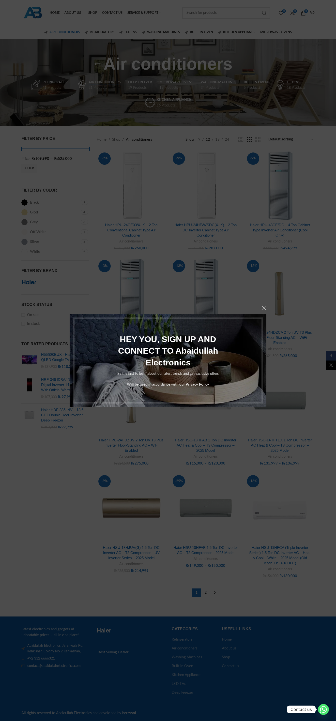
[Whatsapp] (323, 709)
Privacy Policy (197, 384)
